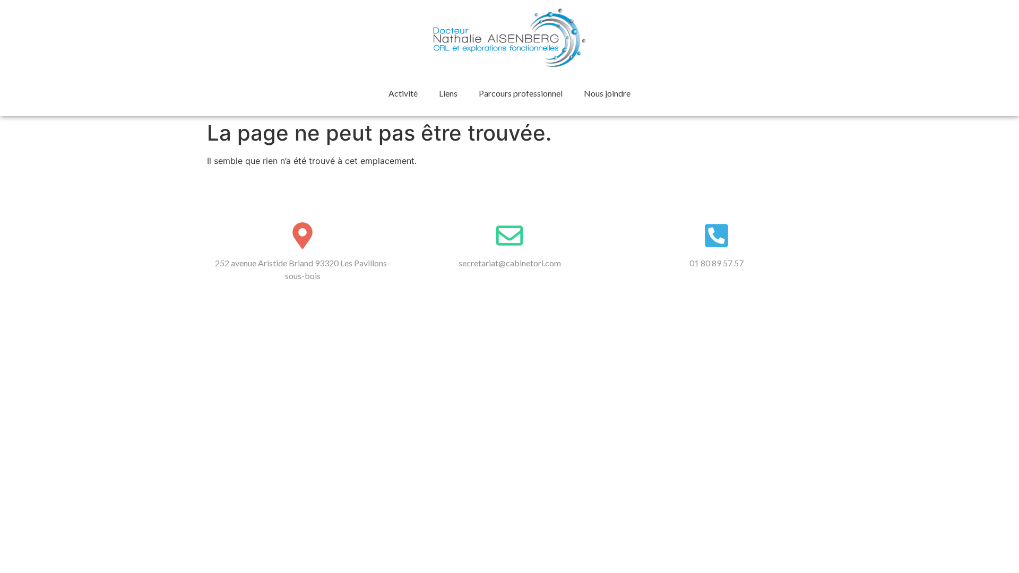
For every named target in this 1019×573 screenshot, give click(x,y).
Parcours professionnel (521, 93)
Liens (448, 93)
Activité (403, 93)
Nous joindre (607, 93)
